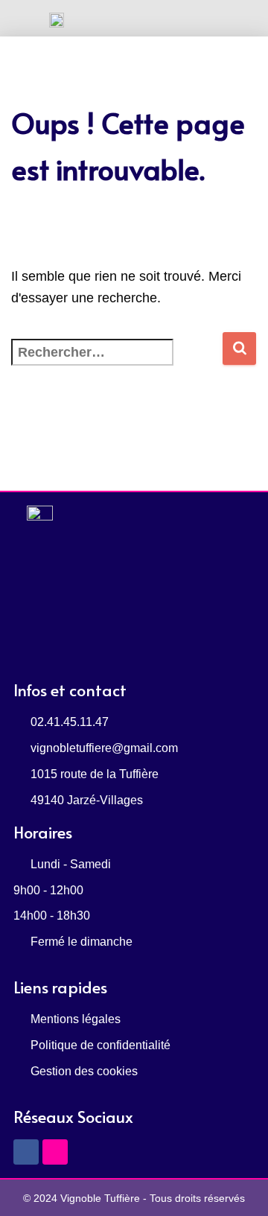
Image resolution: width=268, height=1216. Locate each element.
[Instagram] (55, 1152)
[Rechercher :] (116, 362)
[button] (134, 18)
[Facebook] (26, 1152)
